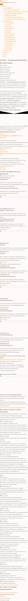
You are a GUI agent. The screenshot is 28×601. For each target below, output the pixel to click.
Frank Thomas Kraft (10, 34)
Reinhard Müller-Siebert (11, 41)
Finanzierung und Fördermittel (12, 10)
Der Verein (5, 52)
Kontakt (5, 54)
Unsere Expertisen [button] (7, 8)
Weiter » (5, 169)
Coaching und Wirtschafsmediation (13, 17)
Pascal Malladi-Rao (10, 37)
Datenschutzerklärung (5, 598)
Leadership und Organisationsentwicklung (15, 19)
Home (4, 6)
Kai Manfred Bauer (9, 22)
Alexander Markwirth (10, 39)
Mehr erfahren (3, 195)
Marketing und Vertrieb (10, 15)
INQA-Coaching (7, 50)
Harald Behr (8, 24)
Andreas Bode (8, 26)
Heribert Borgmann (9, 28)
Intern (4, 56)
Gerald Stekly (8, 47)
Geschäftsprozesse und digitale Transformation (16, 11)
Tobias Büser (8, 30)
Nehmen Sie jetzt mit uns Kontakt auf (9, 592)
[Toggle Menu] (1, 4)
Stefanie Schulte (9, 43)
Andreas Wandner (9, 45)
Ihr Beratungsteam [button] (7, 21)
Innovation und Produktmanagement (13, 13)
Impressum (2, 596)
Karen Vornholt (8, 48)
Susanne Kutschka (9, 35)
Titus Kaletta (8, 32)
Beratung (2, 133)
